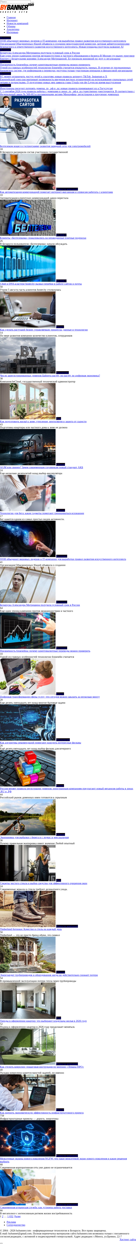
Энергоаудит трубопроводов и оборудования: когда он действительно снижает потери (49, 975)
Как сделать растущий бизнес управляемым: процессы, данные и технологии (44, 329)
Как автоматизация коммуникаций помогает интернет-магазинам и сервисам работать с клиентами (56, 192)
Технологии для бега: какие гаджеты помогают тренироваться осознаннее (42, 513)
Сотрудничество (16, 1225)
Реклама (11, 1222)
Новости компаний (17, 23)
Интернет (12, 20)
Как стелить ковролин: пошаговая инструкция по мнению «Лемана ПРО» (42, 1066)
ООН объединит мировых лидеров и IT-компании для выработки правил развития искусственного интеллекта (63, 559)
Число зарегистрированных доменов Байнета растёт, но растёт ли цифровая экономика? (50, 375)
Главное (11, 17)
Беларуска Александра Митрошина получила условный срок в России (40, 605)
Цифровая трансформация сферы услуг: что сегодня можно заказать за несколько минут (50, 696)
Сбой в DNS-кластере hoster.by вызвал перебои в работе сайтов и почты (41, 283)
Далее (17, 1216)
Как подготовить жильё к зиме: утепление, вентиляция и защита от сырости (43, 421)
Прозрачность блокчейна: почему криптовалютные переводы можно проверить (45, 650)
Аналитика (13, 29)
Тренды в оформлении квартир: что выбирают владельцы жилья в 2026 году (43, 1021)
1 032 (10, 1216)
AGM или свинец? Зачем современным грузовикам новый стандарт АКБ (41, 467)
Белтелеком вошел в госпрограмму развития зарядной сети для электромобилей (45, 146)
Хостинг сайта (128, 1239)
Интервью (12, 32)
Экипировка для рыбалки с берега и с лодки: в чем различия (34, 837)
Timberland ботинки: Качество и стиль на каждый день (31, 929)
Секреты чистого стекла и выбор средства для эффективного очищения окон (43, 883)
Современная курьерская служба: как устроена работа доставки (36, 1207)
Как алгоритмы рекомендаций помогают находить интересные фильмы (40, 742)
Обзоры (11, 26)
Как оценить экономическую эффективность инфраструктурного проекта (42, 1112)
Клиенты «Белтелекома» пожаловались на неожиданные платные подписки (43, 238)
